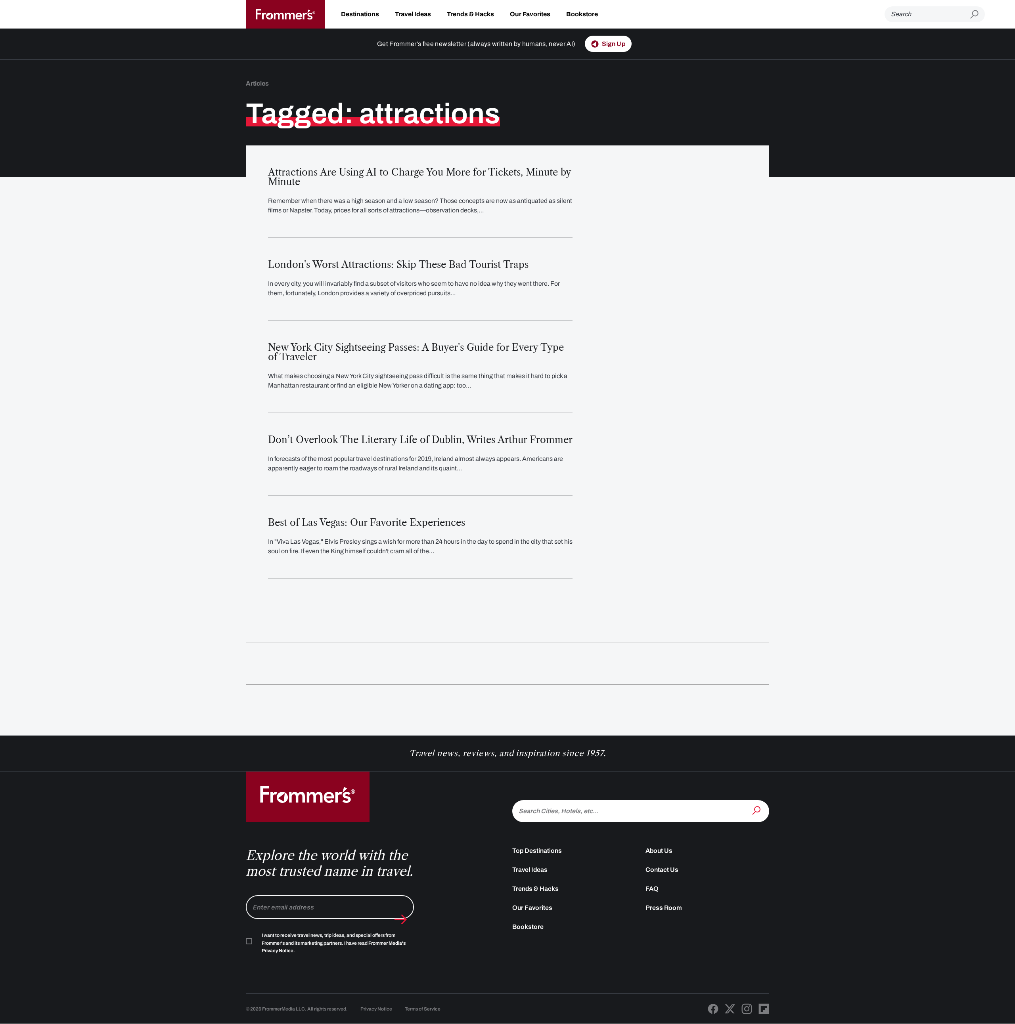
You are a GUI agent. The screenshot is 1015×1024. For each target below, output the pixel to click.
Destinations (360, 14)
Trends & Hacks (470, 14)
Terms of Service (422, 1009)
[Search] (757, 810)
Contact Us (661, 869)
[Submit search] (977, 14)
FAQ (652, 888)
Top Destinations (537, 850)
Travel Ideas (413, 14)
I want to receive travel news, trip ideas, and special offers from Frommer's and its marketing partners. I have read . (334, 943)
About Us (658, 850)
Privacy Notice (376, 1009)
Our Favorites (530, 14)
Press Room (663, 907)
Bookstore (582, 14)
